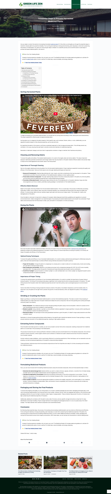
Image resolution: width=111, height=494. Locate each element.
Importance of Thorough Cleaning (31, 73)
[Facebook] (29, 442)
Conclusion (24, 86)
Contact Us (84, 478)
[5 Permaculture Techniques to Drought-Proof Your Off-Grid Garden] (55, 462)
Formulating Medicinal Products (29, 83)
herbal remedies (32, 377)
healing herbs (30, 59)
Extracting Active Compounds (29, 82)
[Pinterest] (64, 442)
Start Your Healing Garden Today (33, 62)
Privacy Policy (70, 478)
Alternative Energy (60, 4)
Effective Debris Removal (29, 74)
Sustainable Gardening (76, 4)
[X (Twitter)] (47, 442)
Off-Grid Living (83, 4)
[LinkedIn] (81, 442)
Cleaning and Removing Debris (29, 71)
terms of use (76, 488)
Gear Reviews (90, 4)
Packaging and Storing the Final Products (31, 85)
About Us (64, 478)
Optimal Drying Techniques (29, 77)
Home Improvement (67, 4)
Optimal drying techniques (77, 248)
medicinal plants (54, 44)
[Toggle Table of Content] (39, 68)
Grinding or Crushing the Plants (29, 80)
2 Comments (53, 474)
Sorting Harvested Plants (27, 70)
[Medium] (39, 478)
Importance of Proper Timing (30, 78)
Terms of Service (77, 478)
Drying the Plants (26, 76)
